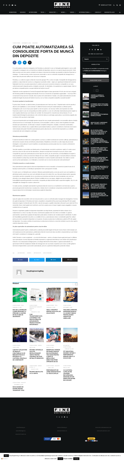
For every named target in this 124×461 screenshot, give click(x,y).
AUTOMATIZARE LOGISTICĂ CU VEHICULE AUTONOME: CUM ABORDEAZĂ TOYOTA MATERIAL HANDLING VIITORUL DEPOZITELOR (99, 150)
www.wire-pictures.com (103, 430)
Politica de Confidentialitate (92, 70)
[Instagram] (9, 5)
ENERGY (40, 345)
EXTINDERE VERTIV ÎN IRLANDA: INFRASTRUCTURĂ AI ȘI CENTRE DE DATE (99, 105)
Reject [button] (6, 455)
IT (34, 367)
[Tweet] (20, 62)
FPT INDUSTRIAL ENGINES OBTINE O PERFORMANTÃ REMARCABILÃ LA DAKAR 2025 (69, 355)
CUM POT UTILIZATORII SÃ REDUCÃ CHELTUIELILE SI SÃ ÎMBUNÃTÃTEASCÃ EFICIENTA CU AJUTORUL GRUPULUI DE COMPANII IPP (20, 355)
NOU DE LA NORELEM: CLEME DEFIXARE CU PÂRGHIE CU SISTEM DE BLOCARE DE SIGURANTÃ (20, 313)
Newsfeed (13, 12)
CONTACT (98, 12)
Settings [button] (76, 458)
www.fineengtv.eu (20, 430)
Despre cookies (68, 458)
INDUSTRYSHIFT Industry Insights (36, 307)
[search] (107, 59)
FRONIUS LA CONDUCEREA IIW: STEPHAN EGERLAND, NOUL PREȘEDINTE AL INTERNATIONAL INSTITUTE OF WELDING (100, 159)
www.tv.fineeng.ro (62, 427)
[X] (6, 5)
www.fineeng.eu (20, 427)
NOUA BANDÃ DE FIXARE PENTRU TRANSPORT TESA (18, 388)
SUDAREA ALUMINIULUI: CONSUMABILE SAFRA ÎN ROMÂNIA (97, 96)
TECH (42, 12)
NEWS (63, 12)
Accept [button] (60, 458)
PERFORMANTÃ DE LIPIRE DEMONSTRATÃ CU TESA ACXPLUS (53, 371)
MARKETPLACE (110, 12)
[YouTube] (12, 5)
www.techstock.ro (62, 430)
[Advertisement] (62, 27)
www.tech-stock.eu (20, 434)
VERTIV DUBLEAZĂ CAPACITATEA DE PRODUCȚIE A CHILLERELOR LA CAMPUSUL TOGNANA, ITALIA (100, 177)
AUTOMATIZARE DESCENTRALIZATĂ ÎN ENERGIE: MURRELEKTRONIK (99, 114)
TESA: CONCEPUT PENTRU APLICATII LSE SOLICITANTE (53, 311)
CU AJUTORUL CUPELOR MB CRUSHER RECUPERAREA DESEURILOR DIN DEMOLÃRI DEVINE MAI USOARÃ (69, 375)
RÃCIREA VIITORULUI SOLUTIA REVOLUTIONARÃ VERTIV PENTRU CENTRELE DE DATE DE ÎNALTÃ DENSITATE (37, 354)
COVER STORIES (16, 43)
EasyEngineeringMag (35, 271)
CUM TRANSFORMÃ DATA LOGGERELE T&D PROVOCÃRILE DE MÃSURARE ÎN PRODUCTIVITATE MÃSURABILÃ (36, 319)
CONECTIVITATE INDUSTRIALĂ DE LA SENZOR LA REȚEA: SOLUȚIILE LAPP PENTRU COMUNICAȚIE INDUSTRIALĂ (99, 186)
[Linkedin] (15, 5)
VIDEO (72, 12)
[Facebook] (4, 5)
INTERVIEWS (33, 12)
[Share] (14, 62)
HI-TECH (31, 367)
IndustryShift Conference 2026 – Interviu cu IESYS (99, 123)
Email (84, 73)
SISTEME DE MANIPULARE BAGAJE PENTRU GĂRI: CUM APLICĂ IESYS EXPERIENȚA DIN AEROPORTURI (99, 195)
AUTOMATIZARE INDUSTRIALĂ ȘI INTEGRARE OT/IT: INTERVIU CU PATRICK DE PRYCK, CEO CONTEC (99, 168)
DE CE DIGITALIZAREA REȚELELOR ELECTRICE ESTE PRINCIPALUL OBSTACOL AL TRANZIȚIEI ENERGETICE (99, 132)
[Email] (30, 62)
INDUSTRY (52, 12)
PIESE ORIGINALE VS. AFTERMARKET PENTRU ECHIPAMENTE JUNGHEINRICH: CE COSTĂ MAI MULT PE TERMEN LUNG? (100, 141)
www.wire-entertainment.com (103, 427)
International (84, 12)
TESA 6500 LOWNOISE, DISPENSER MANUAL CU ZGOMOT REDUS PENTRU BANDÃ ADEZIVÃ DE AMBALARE (70, 314)
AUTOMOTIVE (66, 345)
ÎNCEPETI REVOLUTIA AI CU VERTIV (36, 372)
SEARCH (23, 12)
